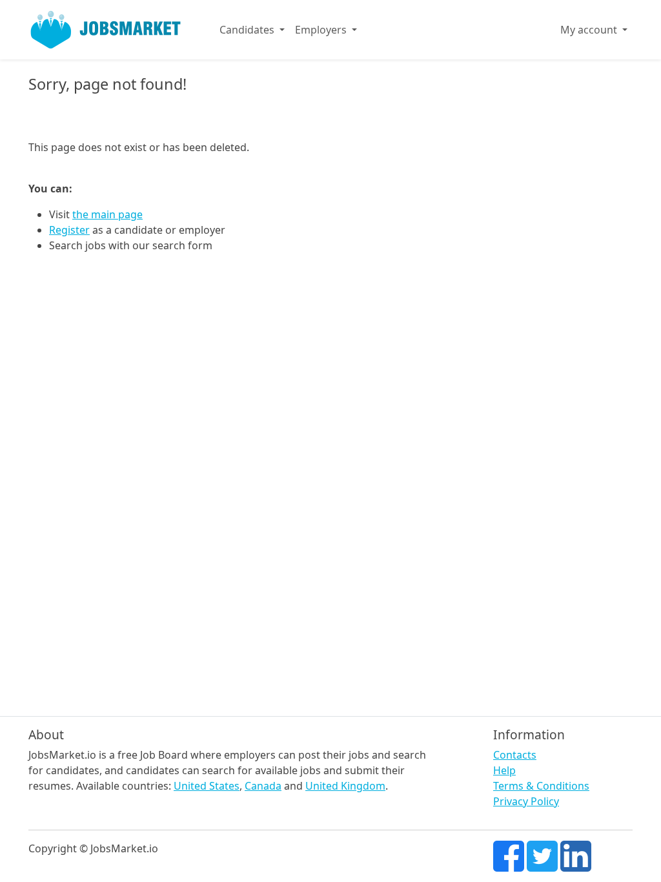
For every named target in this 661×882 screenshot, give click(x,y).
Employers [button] (322, 30)
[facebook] (508, 855)
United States (206, 786)
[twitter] (542, 855)
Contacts (514, 755)
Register (69, 230)
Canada (263, 786)
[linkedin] (575, 855)
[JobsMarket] (105, 29)
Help (504, 770)
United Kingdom (345, 786)
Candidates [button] (248, 30)
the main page (107, 214)
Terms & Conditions (541, 786)
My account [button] (590, 30)
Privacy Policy (526, 801)
